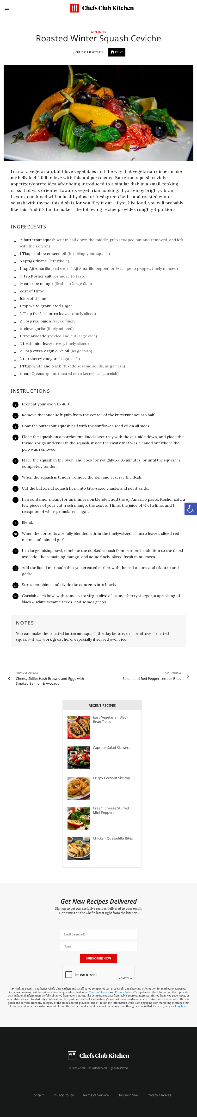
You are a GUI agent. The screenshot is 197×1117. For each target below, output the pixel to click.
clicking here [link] (178, 1006)
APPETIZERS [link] (98, 32)
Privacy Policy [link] (123, 992)
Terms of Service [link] (99, 992)
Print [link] (118, 52)
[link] (191, 509)
